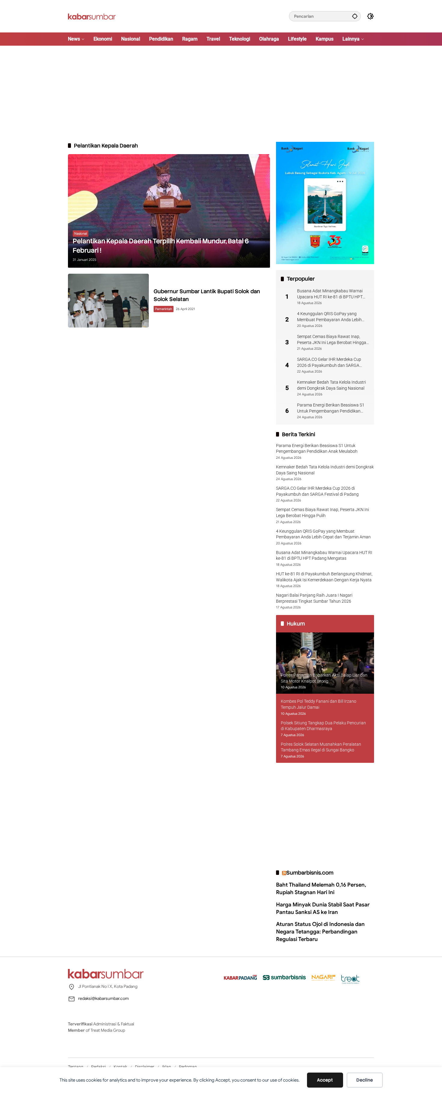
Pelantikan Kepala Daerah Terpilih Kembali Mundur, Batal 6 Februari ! (161, 246)
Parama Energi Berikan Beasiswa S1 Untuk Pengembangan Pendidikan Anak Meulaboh (330, 408)
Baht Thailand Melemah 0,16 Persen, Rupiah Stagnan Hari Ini (321, 888)
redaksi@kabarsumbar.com (103, 998)
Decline (364, 1080)
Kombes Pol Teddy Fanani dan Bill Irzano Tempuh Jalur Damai (318, 704)
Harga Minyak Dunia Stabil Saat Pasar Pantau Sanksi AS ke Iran (323, 908)
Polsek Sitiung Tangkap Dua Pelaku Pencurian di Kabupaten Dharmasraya (323, 725)
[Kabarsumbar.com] (92, 16)
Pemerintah (163, 309)
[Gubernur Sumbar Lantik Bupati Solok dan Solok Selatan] (108, 300)
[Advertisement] (221, 94)
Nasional (80, 233)
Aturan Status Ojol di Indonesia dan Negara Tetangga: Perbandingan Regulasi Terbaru (320, 931)
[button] (355, 16)
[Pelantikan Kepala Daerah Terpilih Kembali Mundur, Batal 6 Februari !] (169, 211)
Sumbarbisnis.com (309, 872)
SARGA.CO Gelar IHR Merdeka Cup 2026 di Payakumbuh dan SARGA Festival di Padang (329, 362)
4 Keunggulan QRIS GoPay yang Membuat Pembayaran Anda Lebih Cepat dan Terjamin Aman (329, 317)
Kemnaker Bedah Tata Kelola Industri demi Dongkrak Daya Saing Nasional (331, 385)
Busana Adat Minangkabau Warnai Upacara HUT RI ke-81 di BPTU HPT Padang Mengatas (330, 294)
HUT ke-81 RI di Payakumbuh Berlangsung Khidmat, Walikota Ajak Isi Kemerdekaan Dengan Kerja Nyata (324, 576)
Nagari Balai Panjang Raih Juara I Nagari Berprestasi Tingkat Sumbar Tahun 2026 (314, 598)
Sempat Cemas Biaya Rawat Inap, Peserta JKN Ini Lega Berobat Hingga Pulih (331, 340)
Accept (325, 1080)
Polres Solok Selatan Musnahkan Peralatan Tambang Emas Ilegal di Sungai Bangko (321, 747)
